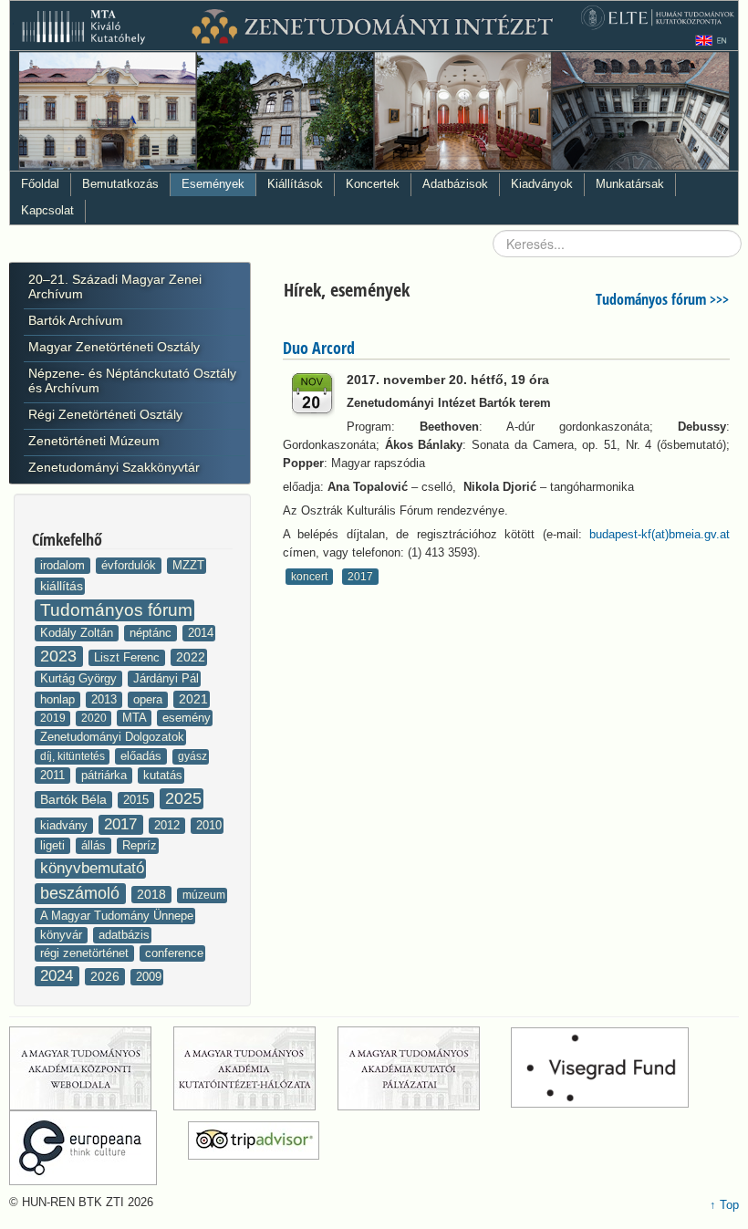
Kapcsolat (47, 210)
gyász (192, 756)
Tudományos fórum (116, 610)
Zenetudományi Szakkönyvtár (114, 467)
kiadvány (65, 825)
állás (95, 845)
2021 (193, 699)
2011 (54, 775)
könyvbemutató (92, 868)
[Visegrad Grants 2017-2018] (613, 1068)
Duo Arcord (319, 348)
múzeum (203, 895)
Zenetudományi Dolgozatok (112, 737)
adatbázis (124, 935)
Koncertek (373, 184)
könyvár (63, 935)
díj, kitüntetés (74, 756)
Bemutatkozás (120, 184)
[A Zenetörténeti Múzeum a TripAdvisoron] (253, 1148)
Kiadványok (542, 184)
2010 (209, 825)
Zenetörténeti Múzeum (94, 440)
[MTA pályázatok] (422, 1068)
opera (149, 699)
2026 (106, 976)
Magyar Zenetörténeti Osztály (114, 346)
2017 (122, 824)
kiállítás (61, 585)
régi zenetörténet (86, 953)
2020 (95, 718)
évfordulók (130, 565)
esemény (186, 717)
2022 (190, 657)
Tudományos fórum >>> (662, 299)
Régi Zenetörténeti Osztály (105, 414)
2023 (60, 656)
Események (213, 184)
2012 (168, 825)
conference (174, 953)
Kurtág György (80, 678)
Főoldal (40, 184)
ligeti (54, 845)
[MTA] (89, 1068)
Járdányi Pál (166, 678)
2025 (183, 798)
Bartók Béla (75, 799)
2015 (137, 800)
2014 (200, 633)
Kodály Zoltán (78, 633)
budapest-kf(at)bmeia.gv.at (659, 534)
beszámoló (82, 893)
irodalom (64, 565)
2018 (153, 894)
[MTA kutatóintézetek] (253, 1068)
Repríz (139, 845)
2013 (105, 699)
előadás (142, 756)
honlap (59, 699)
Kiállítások (295, 184)
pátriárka (105, 775)
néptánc (152, 633)
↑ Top (724, 1205)
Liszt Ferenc (128, 657)
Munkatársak (630, 184)
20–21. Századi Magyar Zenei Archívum (115, 286)
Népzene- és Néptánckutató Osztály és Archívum (132, 380)
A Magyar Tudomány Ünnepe (116, 915)
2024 (59, 975)
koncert (309, 576)
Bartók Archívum (75, 320)
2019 (54, 718)
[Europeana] (96, 1148)
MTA (136, 717)
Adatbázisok (455, 184)
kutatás (162, 775)
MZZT (188, 565)
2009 (148, 977)
